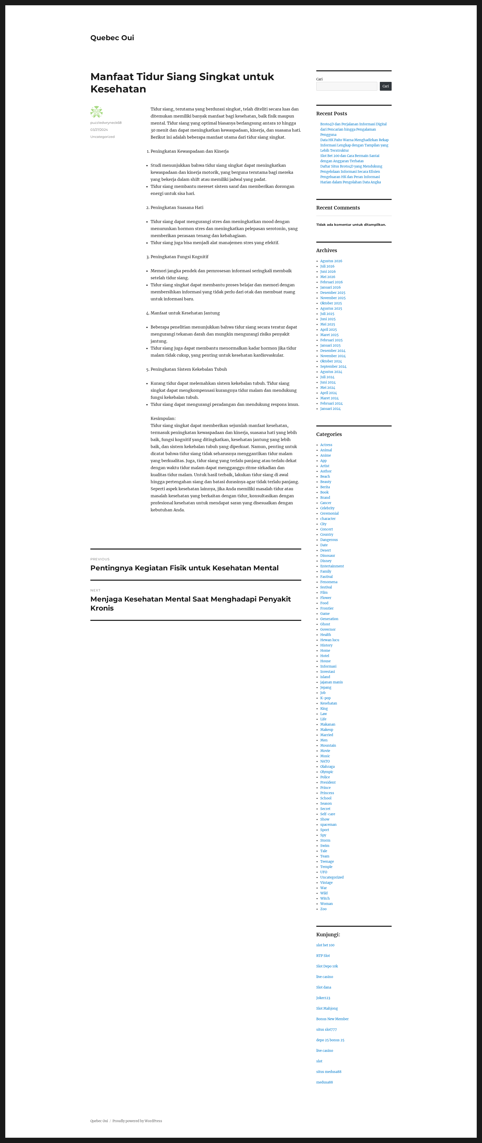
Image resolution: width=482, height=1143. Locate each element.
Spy (323, 835)
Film (324, 592)
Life (323, 719)
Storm (325, 840)
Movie (325, 751)
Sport (324, 830)
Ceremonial (329, 513)
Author (326, 471)
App (323, 461)
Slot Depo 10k (327, 966)
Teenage (327, 861)
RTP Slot (323, 956)
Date (324, 545)
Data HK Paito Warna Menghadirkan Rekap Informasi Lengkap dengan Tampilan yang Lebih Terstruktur (354, 145)
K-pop (325, 698)
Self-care (327, 814)
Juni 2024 (328, 382)
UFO (323, 872)
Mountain (328, 745)
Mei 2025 (327, 324)
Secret (325, 809)
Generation (329, 619)
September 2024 (333, 366)
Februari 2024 (331, 403)
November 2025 (333, 298)
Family (325, 571)
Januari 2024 (330, 409)
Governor (328, 629)
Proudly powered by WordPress (137, 1121)
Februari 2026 (331, 282)
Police (325, 777)
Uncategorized (102, 137)
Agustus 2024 (331, 372)
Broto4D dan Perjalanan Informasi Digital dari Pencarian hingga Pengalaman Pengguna (353, 129)
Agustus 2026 (331, 261)
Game (325, 614)
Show (324, 819)
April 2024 (328, 393)
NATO (325, 761)
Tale (323, 851)
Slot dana (323, 987)
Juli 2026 (327, 266)
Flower (325, 598)
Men (324, 740)
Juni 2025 (328, 319)
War (323, 888)
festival (326, 587)
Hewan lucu (329, 640)
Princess (327, 793)
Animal (326, 450)
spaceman (328, 825)
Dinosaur (327, 556)
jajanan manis (331, 682)
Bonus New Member (332, 1019)
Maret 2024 (329, 398)
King (324, 708)
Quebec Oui (112, 37)
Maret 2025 (329, 335)
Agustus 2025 (331, 308)
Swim (324, 846)
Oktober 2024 (331, 361)
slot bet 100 (325, 945)
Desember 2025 (332, 293)
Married (326, 735)
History (326, 645)
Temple (326, 867)
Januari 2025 (330, 345)
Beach (325, 476)
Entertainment (332, 566)
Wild (324, 893)
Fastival (326, 577)
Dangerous (329, 540)
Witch (325, 898)
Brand (325, 498)
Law (323, 714)
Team (324, 856)
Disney (325, 561)
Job (323, 693)
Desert (325, 550)
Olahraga (327, 767)
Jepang (325, 687)
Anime (325, 455)
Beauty (325, 482)
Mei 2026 (327, 277)
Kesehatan (328, 703)
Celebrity (327, 508)
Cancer (325, 503)
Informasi (328, 666)
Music (325, 756)
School (325, 798)
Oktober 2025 (331, 303)
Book (324, 492)
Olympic (326, 772)
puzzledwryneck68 (106, 123)
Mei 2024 (327, 388)
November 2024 (333, 356)
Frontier (327, 608)
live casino (324, 977)
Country (326, 534)
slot (319, 1061)
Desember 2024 (332, 351)
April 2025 (328, 330)
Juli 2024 (327, 377)
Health (325, 635)
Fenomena (328, 582)
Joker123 (323, 998)
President (328, 782)
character (328, 519)
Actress (326, 445)
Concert (326, 529)
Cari (319, 79)
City (323, 524)
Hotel (324, 656)
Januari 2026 (330, 287)
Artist (324, 466)
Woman (326, 904)
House (325, 661)
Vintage (326, 883)
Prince (325, 788)
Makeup (326, 730)
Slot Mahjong (327, 1008)
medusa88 (324, 1082)
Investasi (327, 672)
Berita (325, 487)
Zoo (323, 909)
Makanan (327, 724)
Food (324, 603)
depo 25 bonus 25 (330, 1040)
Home (325, 650)
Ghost (325, 624)
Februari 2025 (331, 340)
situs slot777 (326, 1029)
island (325, 677)
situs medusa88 (328, 1072)
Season (326, 803)
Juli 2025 (327, 314)
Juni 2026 (328, 271)
